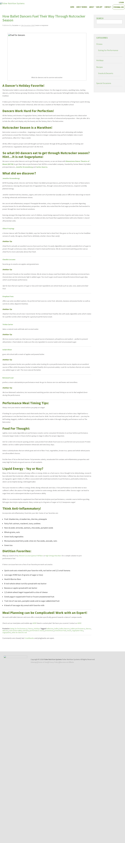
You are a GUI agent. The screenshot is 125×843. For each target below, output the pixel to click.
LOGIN (121, 2)
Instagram (110, 2)
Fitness (30, 628)
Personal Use (118, 7)
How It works (81, 7)
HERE (34, 623)
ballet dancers (64, 628)
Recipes (99, 67)
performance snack (37, 630)
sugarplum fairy (77, 630)
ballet (56, 628)
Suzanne (15, 25)
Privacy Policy (54, 662)
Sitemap (34, 662)
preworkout (49, 630)
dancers (5, 630)
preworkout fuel (60, 630)
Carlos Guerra (41, 167)
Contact (107, 7)
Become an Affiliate (67, 662)
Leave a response (41, 25)
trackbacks (29, 638)
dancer (88, 628)
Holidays (37, 628)
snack (69, 630)
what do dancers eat (19, 632)
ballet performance (78, 628)
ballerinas (49, 628)
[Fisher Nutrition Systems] (12, 3)
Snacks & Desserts (105, 73)
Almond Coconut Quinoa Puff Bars (31, 556)
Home (72, 7)
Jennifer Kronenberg (10, 178)
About (91, 7)
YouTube (106, 2)
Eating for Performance (18, 628)
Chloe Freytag (8, 228)
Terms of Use (42, 662)
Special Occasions (103, 83)
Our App (99, 7)
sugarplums (6, 632)
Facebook (102, 2)
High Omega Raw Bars (53, 556)
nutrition (26, 630)
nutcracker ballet (15, 630)
